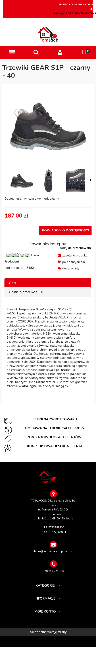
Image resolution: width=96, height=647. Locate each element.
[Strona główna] (48, 34)
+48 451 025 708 (53, 571)
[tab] (48, 283)
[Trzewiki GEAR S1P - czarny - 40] (21, 180)
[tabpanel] (48, 347)
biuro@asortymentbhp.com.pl (53, 551)
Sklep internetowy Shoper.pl (48, 641)
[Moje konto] (60, 52)
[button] (12, 52)
